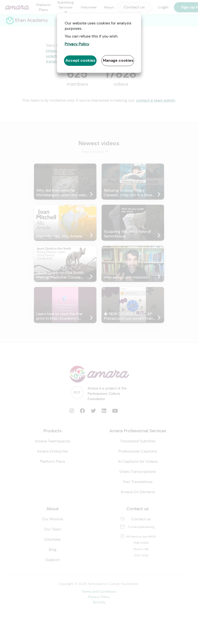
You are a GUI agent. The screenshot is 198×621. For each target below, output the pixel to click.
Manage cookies (118, 60)
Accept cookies (80, 60)
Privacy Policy (77, 43)
